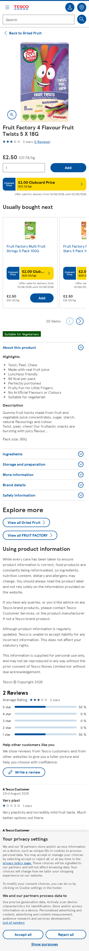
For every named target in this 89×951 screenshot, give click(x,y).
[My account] (69, 7)
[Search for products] (81, 19)
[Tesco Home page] (21, 7)
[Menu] (7, 7)
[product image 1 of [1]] (44, 82)
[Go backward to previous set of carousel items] (69, 321)
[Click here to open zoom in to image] (11, 114)
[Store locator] (81, 7)
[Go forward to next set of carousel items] (80, 321)
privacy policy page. (17, 863)
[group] (30, 263)
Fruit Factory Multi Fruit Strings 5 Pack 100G (26, 248)
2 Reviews (42, 141)
